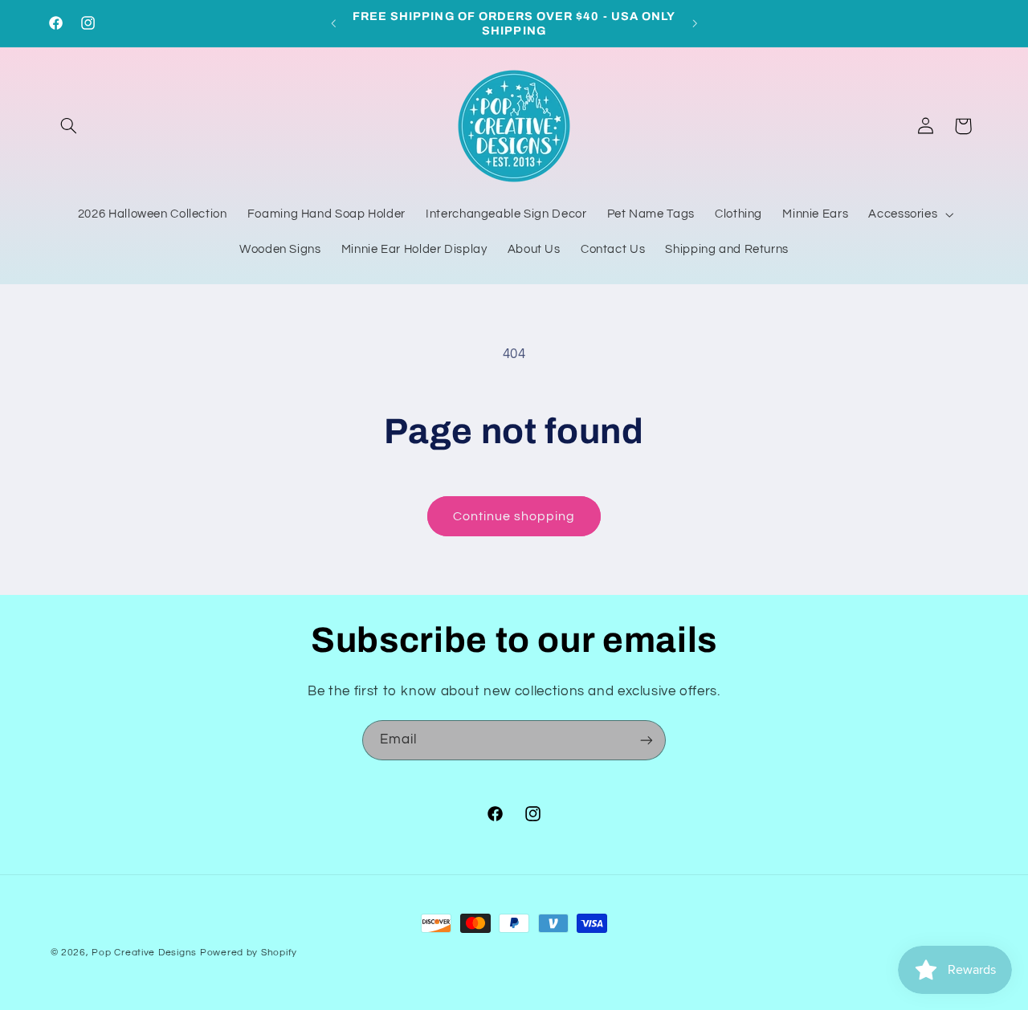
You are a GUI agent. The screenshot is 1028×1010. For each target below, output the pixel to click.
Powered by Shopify (248, 952)
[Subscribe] (646, 740)
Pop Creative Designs (144, 952)
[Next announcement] (694, 23)
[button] (69, 126)
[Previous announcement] (333, 23)
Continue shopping (514, 516)
